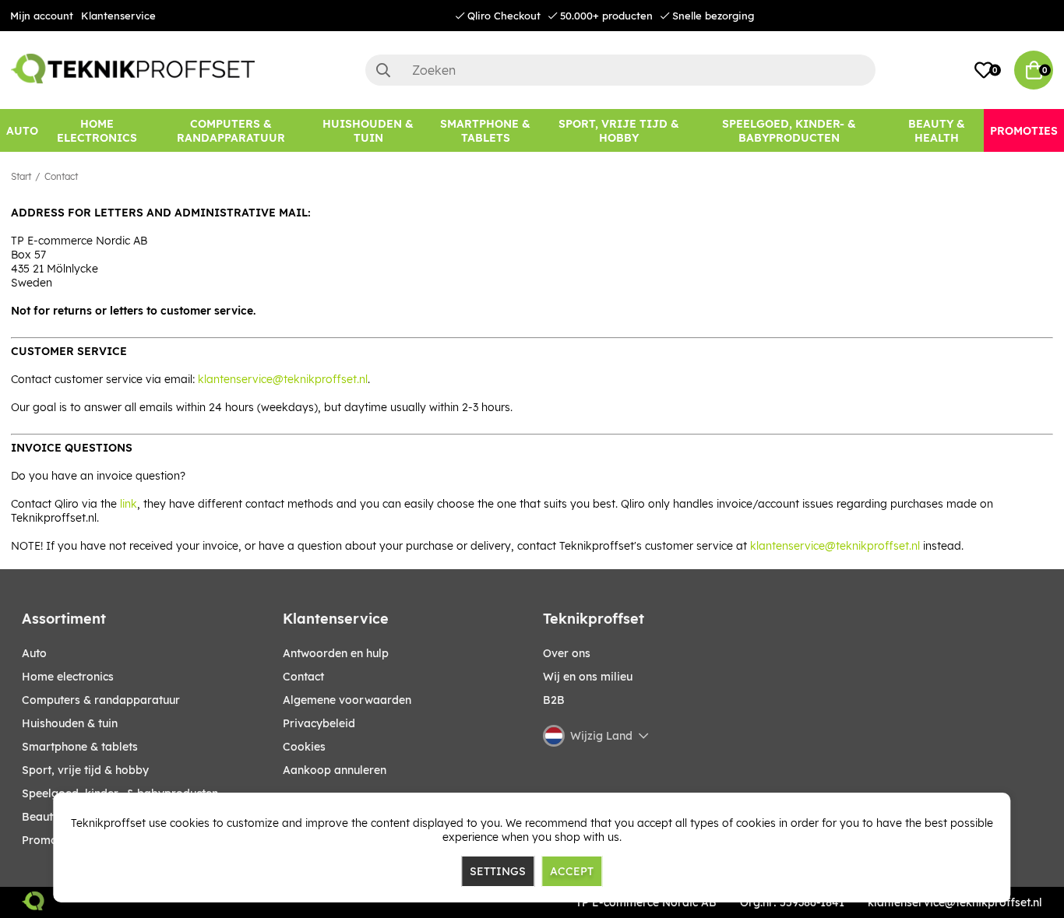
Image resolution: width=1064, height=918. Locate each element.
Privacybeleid (319, 723)
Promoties (49, 840)
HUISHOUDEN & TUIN (70, 723)
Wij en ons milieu (587, 677)
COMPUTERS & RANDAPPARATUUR (101, 700)
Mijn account (41, 15)
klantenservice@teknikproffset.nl (283, 379)
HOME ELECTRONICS (68, 677)
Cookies (304, 747)
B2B (554, 700)
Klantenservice (118, 15)
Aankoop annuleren (334, 770)
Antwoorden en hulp (336, 653)
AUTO (34, 653)
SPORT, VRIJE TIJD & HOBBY (85, 770)
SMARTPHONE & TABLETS (80, 747)
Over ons (566, 653)
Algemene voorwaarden (347, 700)
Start (21, 176)
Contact (61, 176)
